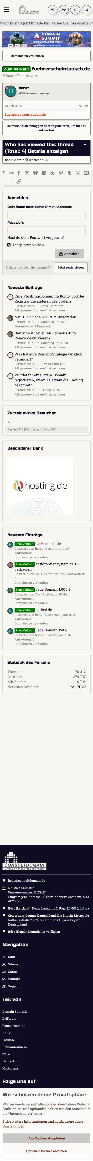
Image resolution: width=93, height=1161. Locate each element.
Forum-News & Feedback (33, 326)
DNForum (9, 1018)
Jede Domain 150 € (41, 630)
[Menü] (6, 9)
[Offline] (7, 88)
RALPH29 (77, 686)
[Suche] (86, 9)
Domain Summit (14, 1011)
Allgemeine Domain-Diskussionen (40, 310)
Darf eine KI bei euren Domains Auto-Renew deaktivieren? (46, 335)
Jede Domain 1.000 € (43, 589)
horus (10, 76)
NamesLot (10, 1061)
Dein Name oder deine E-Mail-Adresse (39, 207)
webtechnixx (38, 160)
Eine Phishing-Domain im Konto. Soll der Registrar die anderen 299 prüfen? (49, 298)
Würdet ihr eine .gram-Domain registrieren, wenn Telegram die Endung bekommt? (49, 379)
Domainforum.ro (14, 1047)
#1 (86, 106)
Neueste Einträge (24, 535)
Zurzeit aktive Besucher (31, 413)
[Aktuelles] (75, 9)
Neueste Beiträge (24, 287)
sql (9, 422)
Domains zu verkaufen (31, 557)
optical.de (34, 609)
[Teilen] (80, 106)
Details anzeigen (48, 151)
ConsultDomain (14, 1026)
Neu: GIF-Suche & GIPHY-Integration (45, 317)
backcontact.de (38, 543)
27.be (6, 1054)
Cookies (50, 1104)
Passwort (15, 223)
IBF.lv (6, 1033)
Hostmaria (10, 1068)
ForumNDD (10, 1040)
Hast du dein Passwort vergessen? (36, 237)
